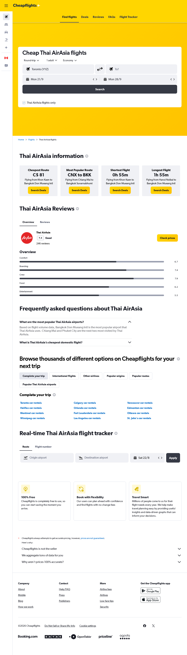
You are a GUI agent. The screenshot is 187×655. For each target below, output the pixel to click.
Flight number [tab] (43, 446)
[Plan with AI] (6, 47)
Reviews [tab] (45, 222)
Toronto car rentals (31, 402)
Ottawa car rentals (138, 413)
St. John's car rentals (139, 418)
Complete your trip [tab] (34, 375)
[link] (38, 190)
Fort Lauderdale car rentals (89, 413)
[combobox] (70, 60)
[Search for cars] (6, 32)
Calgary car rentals (85, 402)
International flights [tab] (64, 375)
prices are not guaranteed (92, 538)
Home (21, 139)
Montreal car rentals (32, 413)
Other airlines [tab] (91, 375)
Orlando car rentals (85, 407)
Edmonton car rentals (139, 407)
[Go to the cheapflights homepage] (26, 5)
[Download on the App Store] (150, 599)
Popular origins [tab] (116, 375)
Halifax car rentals (31, 407)
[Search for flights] (6, 16)
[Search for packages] (6, 39)
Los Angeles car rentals (87, 418)
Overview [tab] (28, 222)
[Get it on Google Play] (150, 590)
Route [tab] (25, 446)
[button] (6, 6)
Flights (31, 139)
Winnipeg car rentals (32, 418)
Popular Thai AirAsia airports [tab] (39, 384)
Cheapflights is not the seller (39, 548)
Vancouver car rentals (139, 402)
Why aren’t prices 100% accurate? (43, 562)
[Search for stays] (6, 24)
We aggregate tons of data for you (42, 555)
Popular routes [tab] (140, 375)
